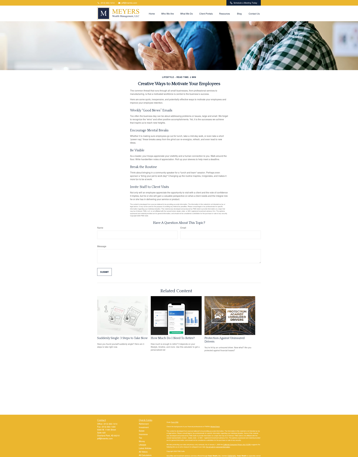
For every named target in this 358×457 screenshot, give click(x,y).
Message (101, 246)
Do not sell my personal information (218, 447)
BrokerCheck (215, 426)
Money (142, 441)
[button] (152, 13)
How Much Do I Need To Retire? (173, 338)
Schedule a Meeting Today (245, 2)
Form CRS (174, 422)
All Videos (143, 451)
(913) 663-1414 (108, 2)
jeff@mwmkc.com (129, 2)
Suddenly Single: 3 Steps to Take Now (122, 338)
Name (100, 227)
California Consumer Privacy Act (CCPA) (237, 444)
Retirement (144, 423)
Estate (141, 430)
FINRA (230, 455)
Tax (140, 437)
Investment (144, 427)
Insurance (143, 434)
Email (183, 227)
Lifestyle (142, 444)
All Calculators (145, 455)
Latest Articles (145, 448)
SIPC (234, 455)
